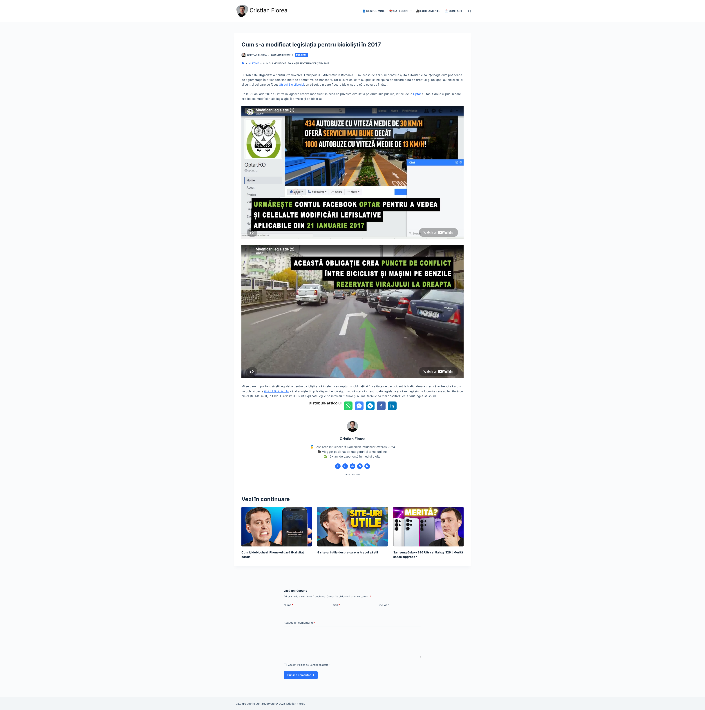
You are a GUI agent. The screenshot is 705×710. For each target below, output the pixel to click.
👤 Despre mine (373, 11)
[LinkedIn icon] (345, 466)
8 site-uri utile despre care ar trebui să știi (347, 552)
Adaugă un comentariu (299, 622)
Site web (383, 605)
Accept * (309, 664)
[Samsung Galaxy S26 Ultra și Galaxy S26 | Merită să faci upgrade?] (428, 526)
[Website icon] (352, 466)
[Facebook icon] (338, 466)
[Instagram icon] (360, 466)
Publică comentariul (300, 675)
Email (335, 605)
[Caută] (469, 11)
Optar (417, 94)
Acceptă (429, 703)
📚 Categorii (398, 11)
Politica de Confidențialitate (312, 664)
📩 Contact (453, 11)
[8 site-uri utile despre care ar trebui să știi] (352, 526)
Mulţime (301, 55)
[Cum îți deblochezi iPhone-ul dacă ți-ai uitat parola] (276, 526)
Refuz (446, 703)
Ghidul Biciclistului (291, 84)
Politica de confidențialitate (400, 703)
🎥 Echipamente (428, 11)
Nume (288, 605)
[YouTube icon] (367, 466)
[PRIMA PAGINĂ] (242, 63)
